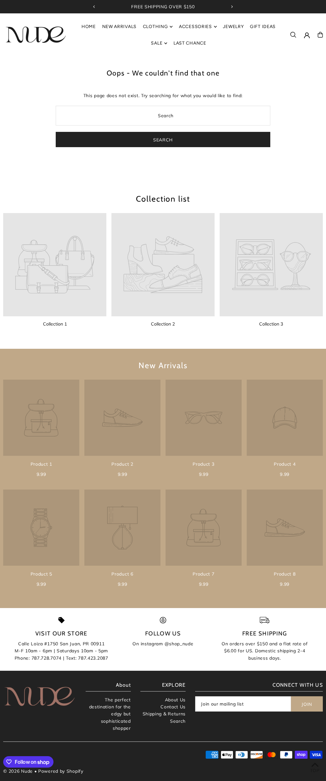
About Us (175, 700)
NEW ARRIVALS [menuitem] (119, 26)
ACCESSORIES (195, 26)
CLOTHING (155, 26)
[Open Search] (293, 35)
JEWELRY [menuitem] (233, 26)
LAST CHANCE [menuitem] (190, 43)
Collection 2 (163, 324)
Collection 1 (55, 324)
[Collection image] (54, 264)
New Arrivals (163, 365)
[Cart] (320, 35)
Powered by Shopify (60, 771)
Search (178, 721)
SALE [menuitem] (156, 43)
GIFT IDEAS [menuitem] (263, 26)
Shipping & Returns (164, 714)
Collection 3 (271, 324)
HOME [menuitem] (89, 26)
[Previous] (94, 7)
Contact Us (173, 707)
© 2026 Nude (18, 771)
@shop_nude (179, 644)
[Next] (232, 7)
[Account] (307, 35)
